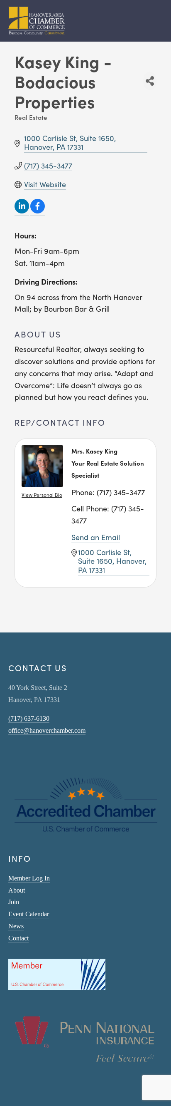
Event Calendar (28, 914)
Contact (18, 938)
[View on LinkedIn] (22, 211)
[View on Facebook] (37, 211)
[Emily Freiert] (33, 754)
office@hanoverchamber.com (47, 730)
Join (13, 901)
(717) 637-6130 (28, 718)
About (16, 890)
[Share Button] (149, 81)
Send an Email (95, 537)
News (16, 926)
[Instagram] (11, 754)
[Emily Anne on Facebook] (22, 754)
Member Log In (29, 878)
